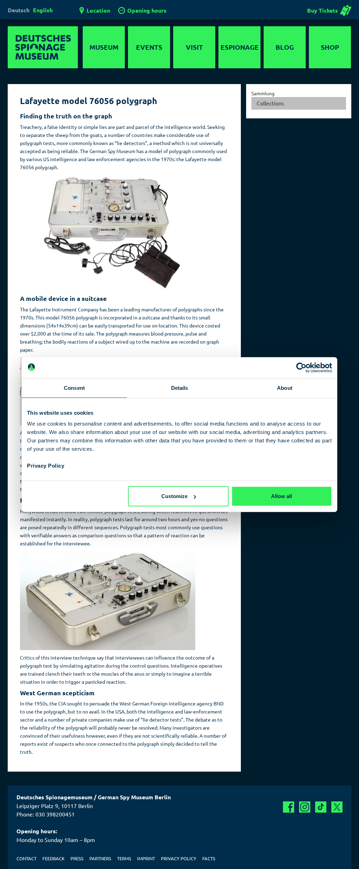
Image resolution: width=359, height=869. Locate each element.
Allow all (281, 496)
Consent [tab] (74, 388)
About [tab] (284, 388)
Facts (208, 858)
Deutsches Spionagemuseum (43, 47)
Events (149, 47)
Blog (285, 47)
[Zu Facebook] (288, 807)
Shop (330, 47)
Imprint (146, 858)
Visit (194, 47)
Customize (174, 496)
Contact (26, 858)
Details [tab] (179, 388)
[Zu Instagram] (304, 807)
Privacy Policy (45, 466)
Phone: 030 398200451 (45, 814)
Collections (270, 102)
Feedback (53, 858)
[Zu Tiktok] (320, 807)
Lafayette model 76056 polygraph (88, 100)
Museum (103, 47)
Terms (124, 858)
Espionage (240, 47)
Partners (100, 858)
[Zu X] (337, 807)
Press (76, 858)
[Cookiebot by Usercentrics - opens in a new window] (301, 367)
